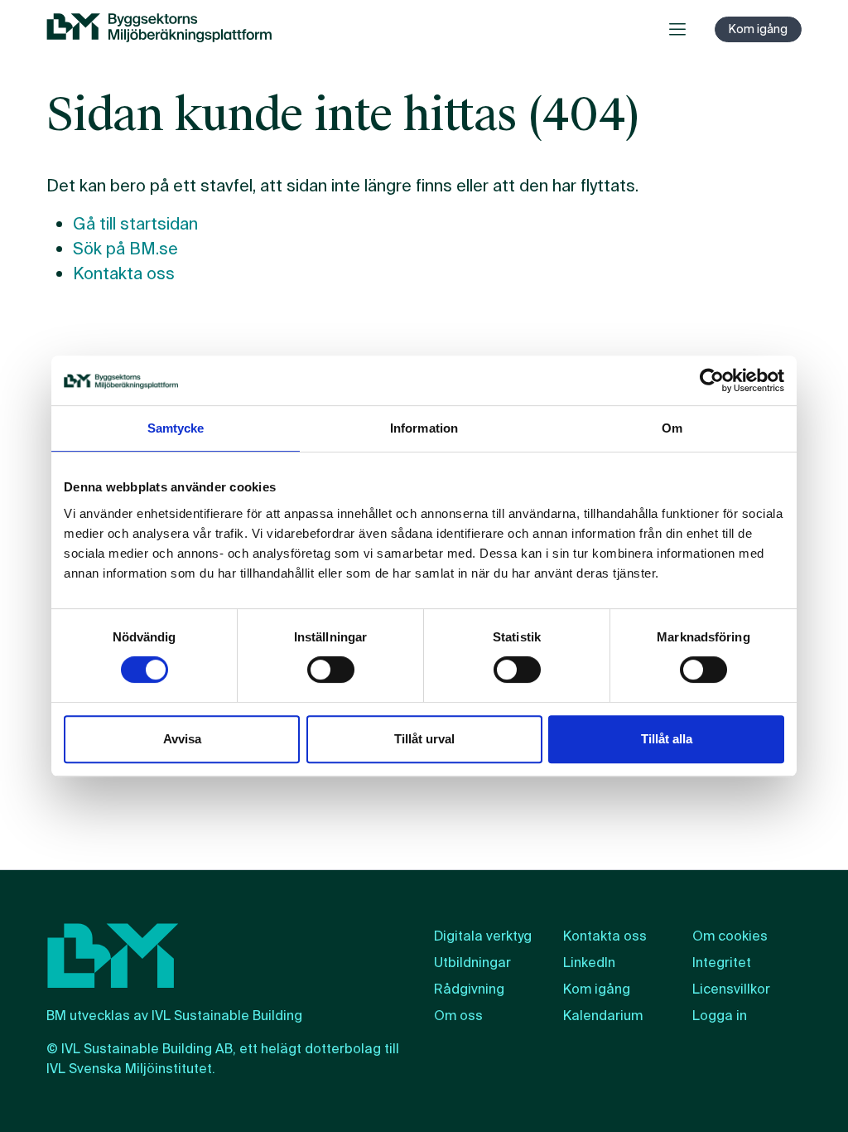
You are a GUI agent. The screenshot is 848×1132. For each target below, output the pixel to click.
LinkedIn (589, 962)
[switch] (330, 669)
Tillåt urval (424, 739)
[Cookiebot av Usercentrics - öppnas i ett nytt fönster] (711, 380)
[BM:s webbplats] (159, 29)
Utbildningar (472, 962)
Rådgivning (469, 989)
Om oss (458, 1015)
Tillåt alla (666, 739)
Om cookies (730, 936)
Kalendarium (603, 1015)
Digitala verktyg (483, 936)
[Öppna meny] (677, 29)
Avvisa (182, 739)
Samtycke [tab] (176, 428)
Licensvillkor (731, 989)
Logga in (719, 1015)
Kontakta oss (124, 273)
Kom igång (758, 29)
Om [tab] (672, 428)
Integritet (721, 962)
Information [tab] (424, 428)
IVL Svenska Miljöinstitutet (129, 1068)
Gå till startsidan (135, 224)
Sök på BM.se (125, 248)
